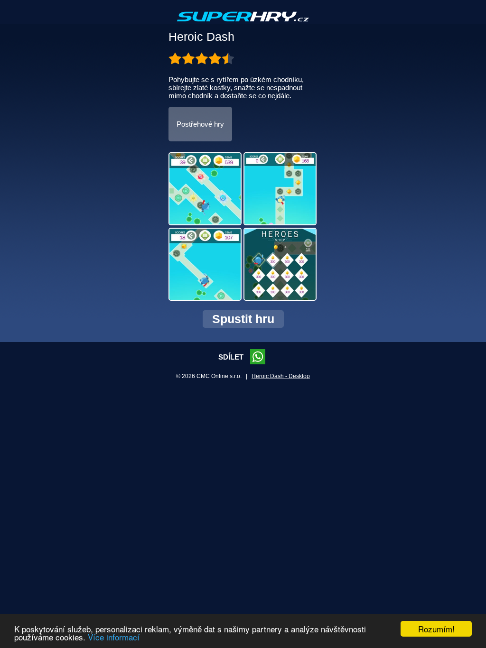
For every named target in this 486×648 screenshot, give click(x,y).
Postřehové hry (200, 124)
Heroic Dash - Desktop (281, 376)
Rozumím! (436, 629)
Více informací (114, 637)
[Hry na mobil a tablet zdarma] (243, 24)
